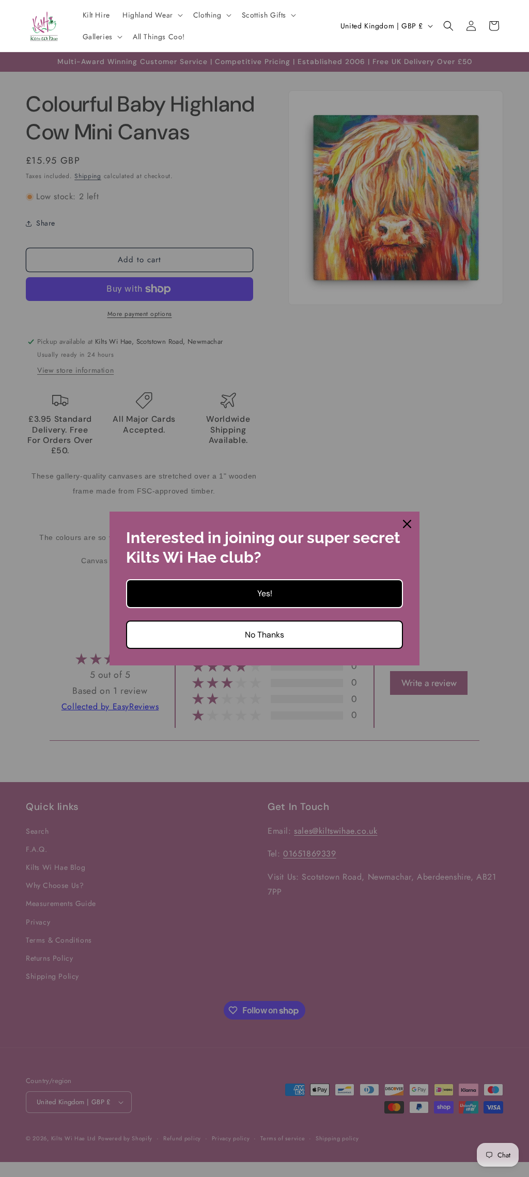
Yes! (264, 593)
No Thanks (264, 634)
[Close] (407, 524)
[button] (151, 15)
